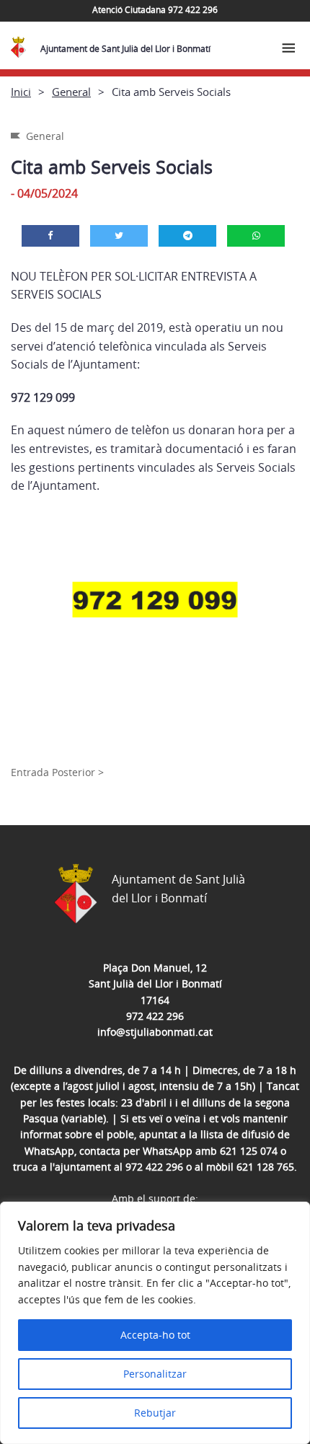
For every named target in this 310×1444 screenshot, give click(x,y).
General (71, 91)
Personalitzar (155, 1374)
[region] (155, 1323)
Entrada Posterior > (57, 772)
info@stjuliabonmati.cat (155, 1032)
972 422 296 (155, 1016)
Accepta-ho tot (155, 1335)
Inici (21, 91)
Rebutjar (155, 1412)
